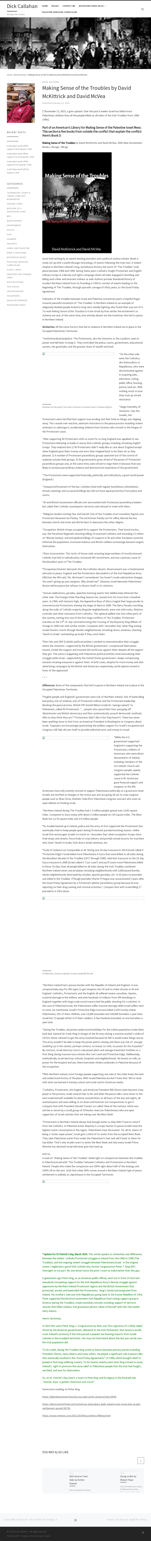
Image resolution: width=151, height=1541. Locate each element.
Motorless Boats (16, 257)
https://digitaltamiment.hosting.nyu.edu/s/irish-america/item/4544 (79, 1396)
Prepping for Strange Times (19, 276)
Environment (14, 225)
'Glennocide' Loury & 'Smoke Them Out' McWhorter (18, 196)
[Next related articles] (140, 1460)
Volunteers (13, 295)
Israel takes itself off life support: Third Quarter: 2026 (19, 147)
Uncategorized (15, 291)
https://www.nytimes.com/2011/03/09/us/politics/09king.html (76, 1415)
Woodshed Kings (16, 305)
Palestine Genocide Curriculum (17, 263)
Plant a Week (14, 269)
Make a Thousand (16, 252)
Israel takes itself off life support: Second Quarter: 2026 (20, 155)
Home (9, 74)
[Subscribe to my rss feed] (143, 1532)
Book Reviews (20, 74)
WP (18, 1536)
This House (13, 286)
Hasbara (11, 239)
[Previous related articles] (133, 1460)
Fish (9, 234)
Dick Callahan (21, 1531)
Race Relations (15, 282)
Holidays (12, 243)
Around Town (14, 203)
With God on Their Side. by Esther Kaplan (78, 1480)
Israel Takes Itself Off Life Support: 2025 (18, 171)
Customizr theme (43, 1536)
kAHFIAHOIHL (13, 141)
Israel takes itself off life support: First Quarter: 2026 (19, 163)
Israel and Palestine (18, 248)
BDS (9, 216)
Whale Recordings (17, 300)
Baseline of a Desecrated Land (16, 210)
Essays (11, 230)
